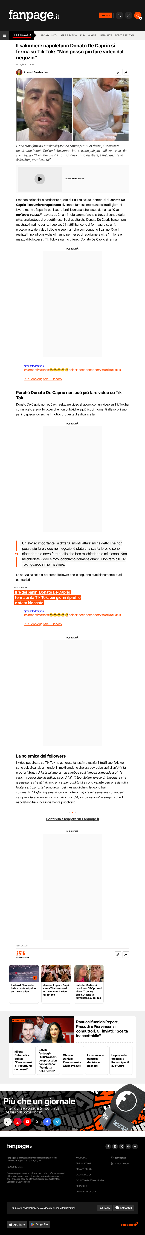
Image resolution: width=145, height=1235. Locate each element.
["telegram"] (57, 1122)
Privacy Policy (84, 1169)
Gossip (92, 35)
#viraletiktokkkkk (109, 370)
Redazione (81, 1186)
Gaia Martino (41, 72)
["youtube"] (27, 1122)
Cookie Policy (83, 1174)
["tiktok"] (8, 1122)
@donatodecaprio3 (34, 365)
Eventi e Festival (124, 35)
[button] (126, 72)
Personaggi (22, 946)
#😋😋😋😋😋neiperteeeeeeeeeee (72, 370)
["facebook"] (47, 1122)
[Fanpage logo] (29, 15)
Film (82, 35)
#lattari (42, 370)
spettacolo (22, 35)
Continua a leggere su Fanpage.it (72, 819)
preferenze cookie (86, 1191)
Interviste (106, 35)
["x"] (37, 1122)
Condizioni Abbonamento (90, 1180)
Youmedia (81, 1157)
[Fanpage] (19, 1146)
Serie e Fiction (68, 35)
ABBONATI (106, 15)
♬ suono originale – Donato (43, 379)
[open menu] (4, 35)
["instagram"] (17, 1122)
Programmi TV (49, 35)
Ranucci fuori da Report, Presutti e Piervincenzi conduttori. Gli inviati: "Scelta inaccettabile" (102, 1029)
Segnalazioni (83, 1163)
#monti (33, 370)
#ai (26, 370)
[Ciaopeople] (129, 1225)
